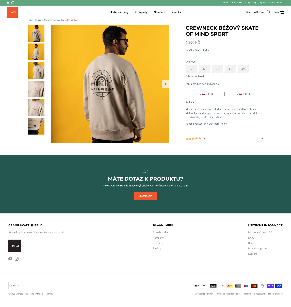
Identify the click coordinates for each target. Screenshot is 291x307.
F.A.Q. (247, 3)
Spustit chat (145, 195)
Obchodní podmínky (204, 294)
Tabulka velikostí (195, 76)
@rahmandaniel (55, 232)
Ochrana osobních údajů (228, 294)
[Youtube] (8, 2)
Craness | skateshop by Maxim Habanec (34, 294)
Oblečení (159, 12)
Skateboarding (118, 12)
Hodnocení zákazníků (233, 3)
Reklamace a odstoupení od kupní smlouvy (263, 294)
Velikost (190, 61)
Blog (254, 3)
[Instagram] (12, 2)
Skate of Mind (202, 50)
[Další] (165, 84)
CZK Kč (15, 285)
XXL (243, 68)
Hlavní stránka (34, 20)
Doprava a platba (267, 3)
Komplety (141, 12)
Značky (176, 12)
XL (230, 68)
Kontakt (280, 3)
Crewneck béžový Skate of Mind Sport (61, 20)
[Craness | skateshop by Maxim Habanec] (12, 12)
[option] (110, 84)
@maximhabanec (33, 232)
